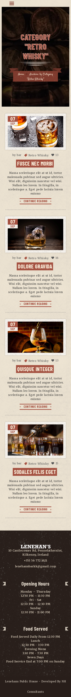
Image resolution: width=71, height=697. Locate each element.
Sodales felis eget (35, 471)
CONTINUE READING (36, 201)
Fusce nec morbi (35, 163)
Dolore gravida (35, 266)
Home (21, 74)
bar (19, 155)
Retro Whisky (38, 155)
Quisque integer (35, 369)
